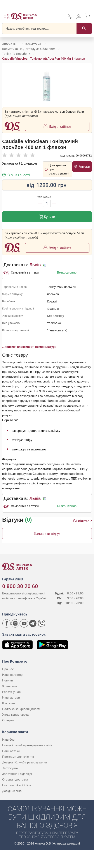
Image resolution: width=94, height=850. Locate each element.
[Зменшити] (40, 203)
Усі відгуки (81, 520)
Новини (7, 680)
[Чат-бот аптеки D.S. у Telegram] (32, 623)
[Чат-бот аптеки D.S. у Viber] (41, 623)
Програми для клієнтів (18, 756)
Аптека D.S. (10, 44)
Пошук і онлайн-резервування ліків (27, 745)
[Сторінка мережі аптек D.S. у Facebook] (6, 623)
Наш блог (9, 739)
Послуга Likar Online (16, 785)
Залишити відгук (47, 533)
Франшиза (9, 686)
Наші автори (11, 697)
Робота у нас (11, 692)
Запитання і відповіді (17, 773)
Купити (49, 217)
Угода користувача (15, 714)
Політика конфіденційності (21, 709)
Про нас (8, 669)
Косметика (33, 44)
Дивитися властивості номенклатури (29, 347)
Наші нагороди (12, 674)
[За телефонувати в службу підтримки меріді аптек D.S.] (70, 18)
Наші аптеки (11, 751)
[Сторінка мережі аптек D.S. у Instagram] (15, 623)
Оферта (8, 720)
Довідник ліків (11, 791)
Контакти (8, 703)
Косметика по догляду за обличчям (28, 49)
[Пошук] (84, 28)
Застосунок (10, 768)
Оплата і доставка (15, 779)
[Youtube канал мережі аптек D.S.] (24, 623)
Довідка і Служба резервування (24, 762)
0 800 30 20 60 (20, 586)
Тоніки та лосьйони (16, 53)
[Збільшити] (54, 203)
